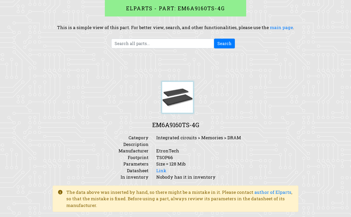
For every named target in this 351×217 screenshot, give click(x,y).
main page (281, 27)
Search (224, 43)
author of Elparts (272, 192)
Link (161, 170)
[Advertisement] (175, 65)
